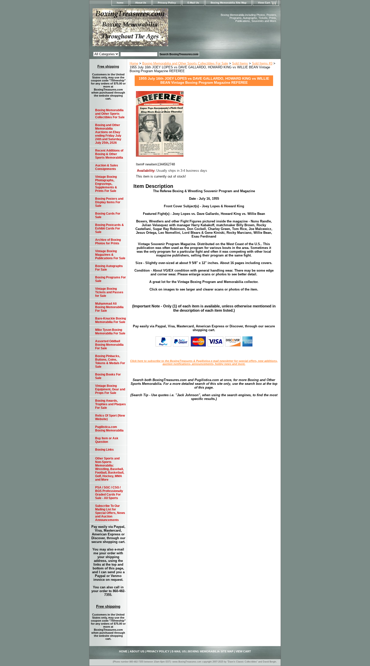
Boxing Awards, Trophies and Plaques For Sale (110, 404)
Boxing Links (104, 449)
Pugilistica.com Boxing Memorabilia (109, 428)
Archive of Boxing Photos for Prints (108, 241)
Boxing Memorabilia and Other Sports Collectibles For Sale (185, 63)
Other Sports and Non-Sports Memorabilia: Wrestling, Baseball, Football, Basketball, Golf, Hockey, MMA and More (109, 469)
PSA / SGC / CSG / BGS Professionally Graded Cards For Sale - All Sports (109, 493)
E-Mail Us (193, 2)
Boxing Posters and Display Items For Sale (109, 202)
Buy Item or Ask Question (106, 440)
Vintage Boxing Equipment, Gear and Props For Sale (110, 389)
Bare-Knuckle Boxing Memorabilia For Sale (110, 320)
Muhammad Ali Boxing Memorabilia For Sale (109, 307)
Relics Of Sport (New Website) (110, 417)
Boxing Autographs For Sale (109, 267)
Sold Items (240, 63)
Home (134, 63)
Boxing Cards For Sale (107, 215)
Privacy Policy (167, 2)
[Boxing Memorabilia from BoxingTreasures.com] (152, 28)
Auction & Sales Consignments (106, 167)
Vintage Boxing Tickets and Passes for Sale (109, 292)
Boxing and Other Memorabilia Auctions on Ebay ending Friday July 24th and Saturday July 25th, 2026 (108, 133)
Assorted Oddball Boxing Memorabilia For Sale (109, 344)
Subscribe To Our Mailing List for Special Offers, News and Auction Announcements (110, 513)
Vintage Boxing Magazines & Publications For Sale (110, 254)
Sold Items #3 (262, 63)
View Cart (264, 2)
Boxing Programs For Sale (110, 279)
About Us (140, 2)
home (120, 2)
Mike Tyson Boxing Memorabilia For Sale (110, 331)
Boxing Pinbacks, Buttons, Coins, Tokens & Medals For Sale (110, 361)
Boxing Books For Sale (108, 376)
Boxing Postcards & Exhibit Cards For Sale (109, 228)
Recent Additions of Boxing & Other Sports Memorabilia (109, 154)
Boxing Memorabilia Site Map (228, 2)
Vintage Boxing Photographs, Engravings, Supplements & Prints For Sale (106, 184)
